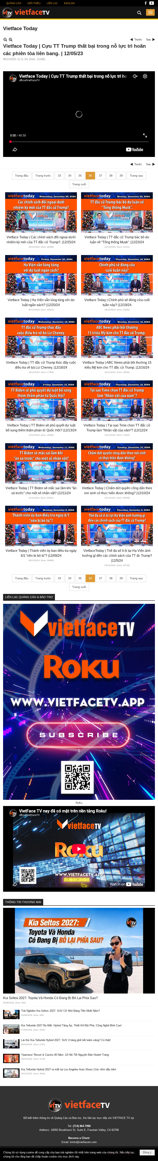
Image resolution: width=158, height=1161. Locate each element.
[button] (150, 12)
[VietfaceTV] (26, 12)
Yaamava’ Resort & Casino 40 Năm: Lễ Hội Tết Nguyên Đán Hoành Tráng (65, 1054)
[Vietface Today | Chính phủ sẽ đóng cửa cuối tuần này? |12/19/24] (117, 275)
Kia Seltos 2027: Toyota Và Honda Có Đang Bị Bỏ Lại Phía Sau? (50, 998)
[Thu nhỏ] (5, 39)
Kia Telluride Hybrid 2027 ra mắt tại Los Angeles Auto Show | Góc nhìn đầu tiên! (68, 1069)
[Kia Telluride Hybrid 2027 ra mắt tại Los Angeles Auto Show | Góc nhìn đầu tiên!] (11, 1073)
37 (100, 175)
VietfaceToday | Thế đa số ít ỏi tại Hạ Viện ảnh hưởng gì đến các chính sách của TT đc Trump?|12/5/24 (117, 555)
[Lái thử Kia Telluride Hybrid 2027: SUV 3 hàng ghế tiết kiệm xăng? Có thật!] (11, 1043)
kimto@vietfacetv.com (83, 1142)
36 (90, 175)
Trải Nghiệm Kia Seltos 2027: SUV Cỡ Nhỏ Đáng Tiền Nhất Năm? (60, 1010)
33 (59, 175)
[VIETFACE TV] (79, 1105)
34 (69, 175)
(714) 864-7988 (82, 1126)
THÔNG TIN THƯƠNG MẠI (23, 902)
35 (80, 175)
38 (111, 175)
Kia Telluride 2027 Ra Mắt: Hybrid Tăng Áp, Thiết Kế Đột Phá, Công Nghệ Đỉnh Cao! (71, 1025)
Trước (138, 39)
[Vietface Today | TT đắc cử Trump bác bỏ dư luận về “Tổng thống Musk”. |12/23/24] (117, 212)
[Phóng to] (10, 39)
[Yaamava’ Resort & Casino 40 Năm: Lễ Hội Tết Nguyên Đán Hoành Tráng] (11, 1058)
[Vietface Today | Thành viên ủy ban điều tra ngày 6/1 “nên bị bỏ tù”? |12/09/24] (41, 526)
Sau (148, 39)
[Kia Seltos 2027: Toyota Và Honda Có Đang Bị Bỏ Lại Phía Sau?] (79, 951)
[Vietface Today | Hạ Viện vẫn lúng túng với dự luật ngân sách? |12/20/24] (41, 275)
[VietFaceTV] (145, 4)
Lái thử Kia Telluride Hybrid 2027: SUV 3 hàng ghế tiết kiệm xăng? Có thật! (66, 1040)
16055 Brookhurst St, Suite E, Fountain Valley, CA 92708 (85, 1129)
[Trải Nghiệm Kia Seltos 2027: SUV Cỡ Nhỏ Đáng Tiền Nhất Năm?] (11, 1014)
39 (121, 175)
